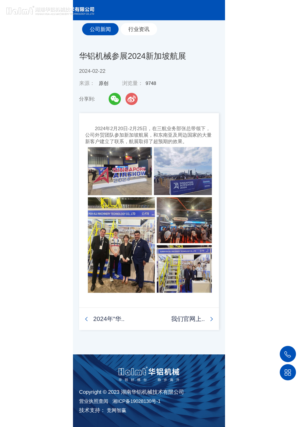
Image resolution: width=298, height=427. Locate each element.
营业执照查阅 (93, 401)
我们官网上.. (188, 318)
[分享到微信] (115, 99)
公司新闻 (100, 29)
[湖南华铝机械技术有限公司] (47, 7)
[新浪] (131, 99)
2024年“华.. (108, 318)
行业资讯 (138, 29)
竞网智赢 (116, 410)
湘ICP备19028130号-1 (137, 401)
